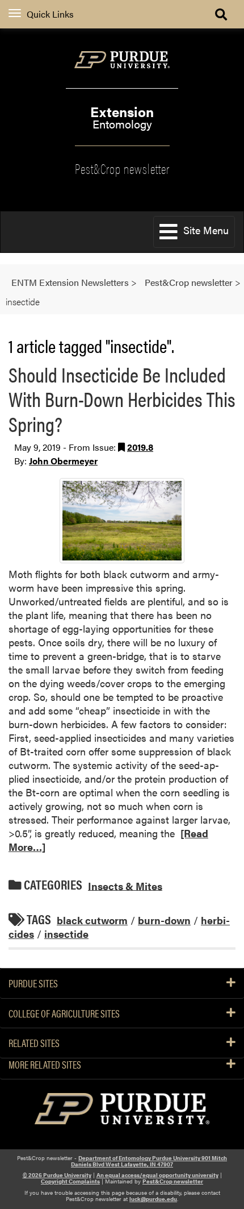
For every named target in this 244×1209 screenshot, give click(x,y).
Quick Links (50, 13)
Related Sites (34, 1043)
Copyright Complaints (70, 1181)
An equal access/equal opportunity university (157, 1175)
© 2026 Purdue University (57, 1175)
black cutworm (92, 920)
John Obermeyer (63, 460)
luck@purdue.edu (153, 1199)
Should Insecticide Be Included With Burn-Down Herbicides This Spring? (122, 398)
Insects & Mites (125, 885)
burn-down (164, 920)
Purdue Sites (33, 983)
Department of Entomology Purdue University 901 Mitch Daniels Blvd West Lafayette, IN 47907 (149, 1161)
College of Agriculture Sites (64, 1013)
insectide (66, 934)
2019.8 (140, 447)
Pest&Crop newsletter (122, 168)
